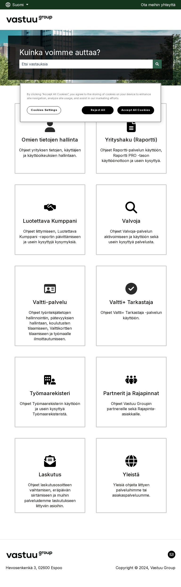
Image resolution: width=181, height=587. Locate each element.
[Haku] (157, 64)
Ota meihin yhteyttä (158, 4)
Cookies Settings (44, 110)
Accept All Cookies (135, 110)
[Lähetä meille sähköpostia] (171, 554)
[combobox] (86, 64)
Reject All (98, 110)
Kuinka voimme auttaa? (59, 52)
